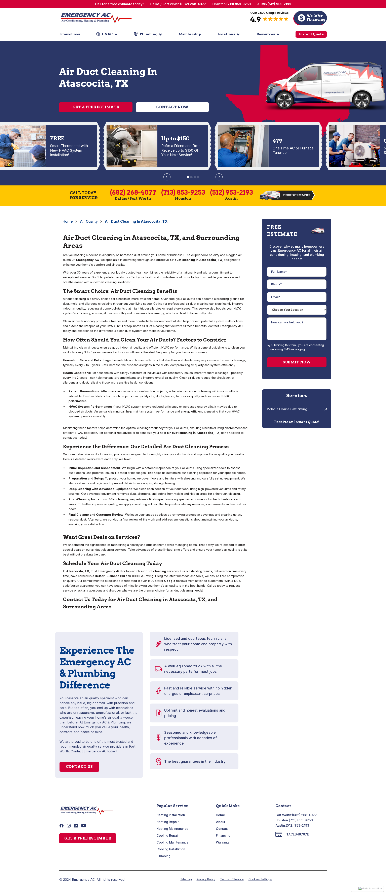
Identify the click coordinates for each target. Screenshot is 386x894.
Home (68, 221)
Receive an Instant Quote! (296, 422)
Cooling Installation (170, 849)
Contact (222, 829)
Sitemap (186, 879)
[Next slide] (219, 176)
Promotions (70, 34)
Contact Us (79, 766)
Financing (223, 835)
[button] (107, 34)
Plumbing (163, 856)
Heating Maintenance (172, 829)
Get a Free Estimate (96, 107)
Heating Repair (167, 822)
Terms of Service (232, 879)
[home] (96, 18)
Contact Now (172, 107)
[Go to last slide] (166, 176)
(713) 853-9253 (301, 820)
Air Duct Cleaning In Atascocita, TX (136, 221)
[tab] (188, 177)
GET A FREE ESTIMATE (87, 838)
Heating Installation (170, 815)
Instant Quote (311, 34)
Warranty (223, 842)
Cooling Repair (167, 835)
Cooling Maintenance (172, 842)
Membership (190, 34)
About (220, 822)
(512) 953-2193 (297, 825)
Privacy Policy (206, 879)
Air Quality (89, 221)
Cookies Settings (260, 879)
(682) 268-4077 (304, 815)
